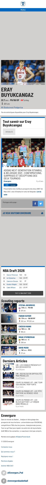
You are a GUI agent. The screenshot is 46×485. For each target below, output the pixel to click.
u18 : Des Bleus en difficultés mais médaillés (29, 374)
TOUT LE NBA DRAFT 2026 (23, 293)
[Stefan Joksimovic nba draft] (9, 307)
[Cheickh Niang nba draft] (9, 329)
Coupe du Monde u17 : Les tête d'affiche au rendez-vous (29, 392)
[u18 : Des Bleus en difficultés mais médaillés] (8, 375)
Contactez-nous (6, 447)
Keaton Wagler (12, 284)
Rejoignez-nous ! (7, 456)
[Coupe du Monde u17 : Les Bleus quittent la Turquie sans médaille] (8, 401)
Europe (13, 185)
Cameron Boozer (12, 281)
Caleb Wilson (11, 287)
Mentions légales (7, 461)
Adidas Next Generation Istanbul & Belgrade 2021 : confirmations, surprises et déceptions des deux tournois (23, 174)
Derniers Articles (15, 361)
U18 (6, 185)
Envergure (7, 181)
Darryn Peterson (12, 275)
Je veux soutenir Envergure (17, 213)
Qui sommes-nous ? (8, 452)
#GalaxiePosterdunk (23, 437)
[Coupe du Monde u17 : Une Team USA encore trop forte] (8, 384)
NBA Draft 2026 (14, 270)
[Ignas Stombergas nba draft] (9, 339)
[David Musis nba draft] (9, 350)
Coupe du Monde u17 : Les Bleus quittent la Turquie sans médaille (27, 402)
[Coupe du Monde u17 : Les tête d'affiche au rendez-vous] (8, 393)
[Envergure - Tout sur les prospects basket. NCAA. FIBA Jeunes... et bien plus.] (23, 3)
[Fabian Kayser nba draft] (9, 318)
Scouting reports (12, 301)
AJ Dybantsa (11, 278)
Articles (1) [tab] (9, 132)
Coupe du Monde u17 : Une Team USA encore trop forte (29, 383)
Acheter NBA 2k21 (7, 466)
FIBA (12, 84)
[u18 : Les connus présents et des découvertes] (8, 367)
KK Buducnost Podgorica (12, 107)
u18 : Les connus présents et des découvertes (28, 366)
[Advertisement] (23, 36)
